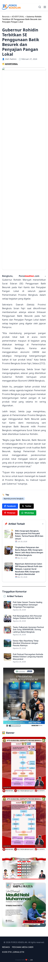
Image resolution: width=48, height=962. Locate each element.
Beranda (5, 16)
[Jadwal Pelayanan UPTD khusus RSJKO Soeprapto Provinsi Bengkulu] (24, 868)
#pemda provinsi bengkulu (13, 498)
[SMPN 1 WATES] (24, 905)
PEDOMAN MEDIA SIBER (22, 947)
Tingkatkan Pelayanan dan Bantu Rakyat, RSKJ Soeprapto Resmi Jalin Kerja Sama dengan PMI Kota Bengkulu (29, 551)
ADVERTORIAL (18, 16)
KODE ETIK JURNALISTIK (13, 952)
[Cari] (39, 7)
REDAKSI (6, 947)
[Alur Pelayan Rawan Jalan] (24, 764)
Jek (31, 960)
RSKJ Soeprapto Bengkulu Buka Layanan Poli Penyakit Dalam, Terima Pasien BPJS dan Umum (29, 535)
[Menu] (44, 7)
